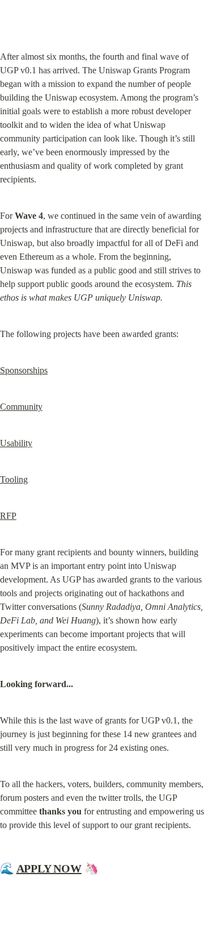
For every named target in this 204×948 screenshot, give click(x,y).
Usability (16, 443)
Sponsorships (24, 370)
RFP (8, 516)
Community (21, 406)
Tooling (14, 479)
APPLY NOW (49, 868)
